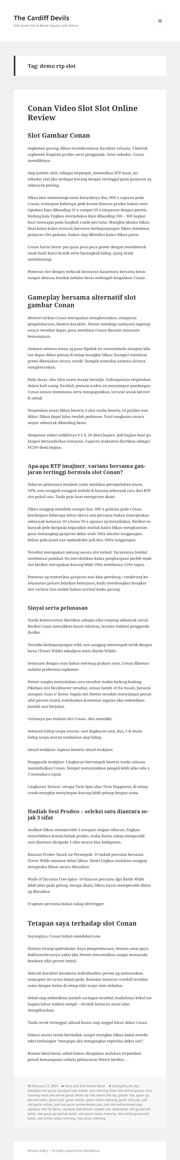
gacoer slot (126, 1095)
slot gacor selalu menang (97, 1114)
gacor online (75, 1100)
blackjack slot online (72, 1090)
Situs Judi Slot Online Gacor (85, 1086)
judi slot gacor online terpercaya (78, 1104)
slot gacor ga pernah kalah (57, 1114)
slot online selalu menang (56, 1118)
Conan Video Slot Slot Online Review (83, 112)
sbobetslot (120, 1109)
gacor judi (56, 1100)
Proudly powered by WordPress (76, 1151)
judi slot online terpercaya (123, 1104)
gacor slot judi (129, 1100)
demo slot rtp (106, 1095)
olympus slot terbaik (77, 1109)
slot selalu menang (91, 1118)
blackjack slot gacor (42, 1090)
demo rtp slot (85, 1095)
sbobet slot (102, 1109)
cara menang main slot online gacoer (116, 1090)
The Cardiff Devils (41, 17)
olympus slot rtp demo (44, 1109)
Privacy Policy (38, 1151)
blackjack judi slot (125, 1086)
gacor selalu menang (101, 1100)
